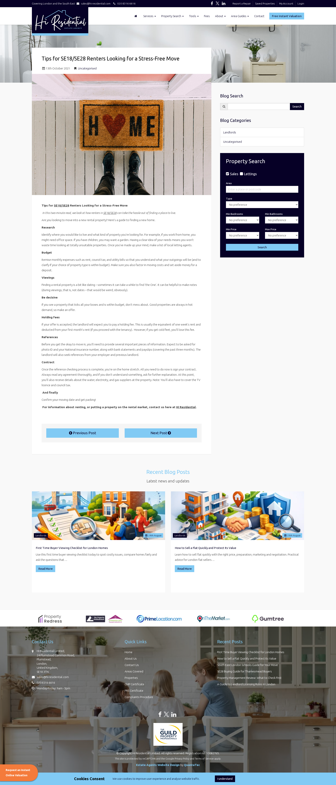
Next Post (159, 433)
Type (229, 198)
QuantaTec (192, 765)
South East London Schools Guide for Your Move (247, 665)
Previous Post (84, 433)
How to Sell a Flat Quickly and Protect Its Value (205, 548)
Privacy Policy (182, 758)
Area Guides (239, 16)
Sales (234, 174)
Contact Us (132, 665)
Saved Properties (265, 3)
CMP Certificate (134, 684)
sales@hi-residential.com (95, 3)
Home (128, 652)
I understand (225, 778)
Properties (131, 677)
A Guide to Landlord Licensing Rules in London (246, 684)
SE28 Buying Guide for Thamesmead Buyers (244, 671)
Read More (45, 568)
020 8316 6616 (126, 3)
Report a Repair (242, 3)
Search (297, 106)
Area (229, 183)
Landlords (229, 132)
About (219, 16)
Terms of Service (204, 758)
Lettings (250, 174)
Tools (193, 16)
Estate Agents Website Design (158, 765)
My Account (286, 3)
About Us (131, 658)
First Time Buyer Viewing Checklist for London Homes (72, 548)
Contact (259, 16)
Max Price (270, 229)
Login (301, 3)
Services (148, 16)
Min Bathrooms (274, 213)
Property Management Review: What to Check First (249, 677)
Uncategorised (87, 68)
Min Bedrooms (234, 213)
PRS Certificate (134, 690)
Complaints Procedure (139, 697)
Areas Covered (134, 671)
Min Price (231, 229)
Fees (207, 16)
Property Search (171, 16)
